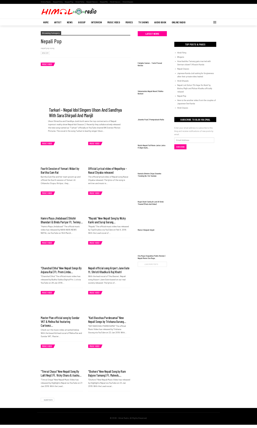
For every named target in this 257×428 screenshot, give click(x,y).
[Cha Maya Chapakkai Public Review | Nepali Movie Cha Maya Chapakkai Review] (152, 243)
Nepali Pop (69, 2)
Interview (96, 22)
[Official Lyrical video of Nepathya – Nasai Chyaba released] (109, 153)
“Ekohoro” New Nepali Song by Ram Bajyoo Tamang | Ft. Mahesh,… (107, 373)
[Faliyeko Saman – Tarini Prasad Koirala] (152, 50)
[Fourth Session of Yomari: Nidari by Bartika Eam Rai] (62, 153)
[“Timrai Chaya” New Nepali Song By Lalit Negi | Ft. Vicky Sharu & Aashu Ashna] (62, 356)
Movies (129, 22)
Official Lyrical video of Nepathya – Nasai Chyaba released (107, 170)
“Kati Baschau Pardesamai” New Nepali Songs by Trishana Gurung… (107, 319)
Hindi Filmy (79, 2)
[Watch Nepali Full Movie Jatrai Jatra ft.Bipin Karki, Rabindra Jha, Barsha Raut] (152, 133)
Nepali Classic (92, 2)
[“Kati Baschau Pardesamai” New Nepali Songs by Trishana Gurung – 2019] (109, 302)
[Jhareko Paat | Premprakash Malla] (152, 107)
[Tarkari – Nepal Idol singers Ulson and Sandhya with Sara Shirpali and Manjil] (85, 89)
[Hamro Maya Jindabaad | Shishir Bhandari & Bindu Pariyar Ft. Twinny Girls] (62, 203)
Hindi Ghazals (128, 2)
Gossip (82, 22)
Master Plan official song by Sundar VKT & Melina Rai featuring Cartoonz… (60, 321)
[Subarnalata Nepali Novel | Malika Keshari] (152, 79)
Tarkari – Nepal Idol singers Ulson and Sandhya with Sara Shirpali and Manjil (85, 112)
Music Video (113, 22)
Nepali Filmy (58, 2)
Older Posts (48, 400)
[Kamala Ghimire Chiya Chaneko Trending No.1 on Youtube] (152, 161)
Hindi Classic (115, 2)
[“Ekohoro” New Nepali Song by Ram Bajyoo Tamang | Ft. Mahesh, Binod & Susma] (109, 356)
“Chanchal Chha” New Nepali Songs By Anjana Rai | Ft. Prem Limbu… (61, 270)
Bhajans (180, 57)
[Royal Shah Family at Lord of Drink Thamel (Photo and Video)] (152, 189)
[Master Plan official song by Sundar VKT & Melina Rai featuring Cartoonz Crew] (62, 302)
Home (46, 22)
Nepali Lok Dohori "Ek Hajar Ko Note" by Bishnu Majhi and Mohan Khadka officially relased (194, 88)
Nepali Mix (104, 2)
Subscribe (180, 147)
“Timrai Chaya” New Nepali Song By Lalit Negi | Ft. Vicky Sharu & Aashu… (61, 373)
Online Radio (46, 2)
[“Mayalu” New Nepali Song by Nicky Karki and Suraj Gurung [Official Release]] (109, 203)
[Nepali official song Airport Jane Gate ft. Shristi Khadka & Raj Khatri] (109, 253)
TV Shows (143, 22)
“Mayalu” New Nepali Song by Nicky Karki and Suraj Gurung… (107, 220)
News (70, 22)
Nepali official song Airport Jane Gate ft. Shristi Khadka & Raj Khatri (108, 270)
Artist (57, 22)
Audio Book (160, 22)
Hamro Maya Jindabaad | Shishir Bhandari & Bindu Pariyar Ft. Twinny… (62, 220)
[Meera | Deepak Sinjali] (152, 217)
